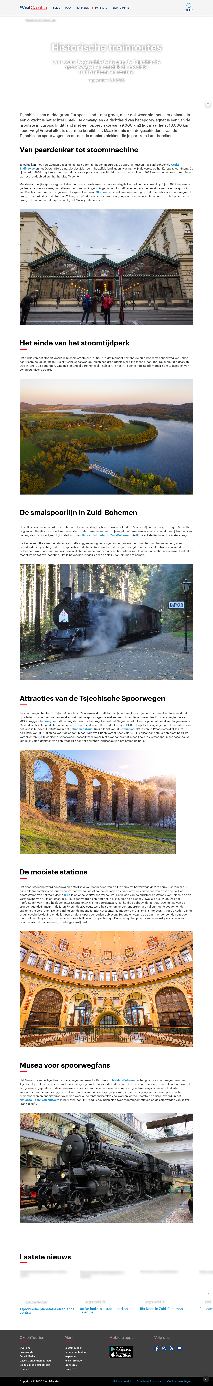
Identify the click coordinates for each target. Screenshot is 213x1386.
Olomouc (102, 192)
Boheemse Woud (81, 729)
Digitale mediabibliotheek (35, 1364)
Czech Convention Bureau (35, 1360)
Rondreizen (83, 7)
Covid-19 (70, 1368)
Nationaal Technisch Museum (39, 1099)
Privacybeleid (122, 1381)
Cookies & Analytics (148, 1381)
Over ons (25, 1347)
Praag (47, 721)
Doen (68, 7)
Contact (24, 1368)
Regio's (56, 7)
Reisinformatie (120, 7)
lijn (138, 535)
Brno (67, 894)
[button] (189, 8)
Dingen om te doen (76, 1351)
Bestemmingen (73, 1347)
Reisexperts (26, 1351)
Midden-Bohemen (124, 1080)
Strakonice (127, 729)
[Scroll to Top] (206, 1379)
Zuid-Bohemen (120, 535)
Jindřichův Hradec (94, 535)
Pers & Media (27, 1356)
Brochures (71, 1364)
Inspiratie (101, 7)
